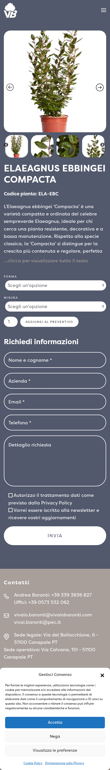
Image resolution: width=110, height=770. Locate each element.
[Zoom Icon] (55, 81)
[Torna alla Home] (10, 10)
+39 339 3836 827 (71, 595)
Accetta (55, 722)
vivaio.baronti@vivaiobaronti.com (53, 615)
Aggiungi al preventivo (49, 322)
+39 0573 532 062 (48, 602)
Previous (6, 145)
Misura (11, 297)
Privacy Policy (56, 503)
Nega (55, 736)
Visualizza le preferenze (55, 750)
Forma (10, 276)
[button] (102, 674)
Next (102, 145)
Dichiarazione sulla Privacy (64, 763)
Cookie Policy (33, 763)
